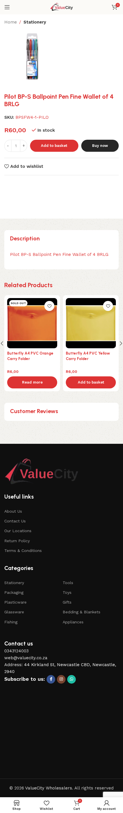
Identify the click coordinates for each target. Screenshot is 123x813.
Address (12, 664)
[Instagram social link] (61, 679)
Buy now (100, 145)
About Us (13, 511)
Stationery (34, 22)
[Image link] (41, 472)
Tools (68, 582)
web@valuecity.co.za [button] (25, 657)
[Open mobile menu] (7, 7)
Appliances (73, 622)
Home (10, 22)
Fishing (10, 622)
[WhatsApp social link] (71, 679)
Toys (67, 592)
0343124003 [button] (16, 650)
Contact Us (15, 521)
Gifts (67, 602)
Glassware (14, 612)
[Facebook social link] (51, 679)
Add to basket (54, 145)
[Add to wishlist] (49, 306)
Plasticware (15, 602)
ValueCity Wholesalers (48, 788)
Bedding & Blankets (81, 612)
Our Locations (17, 530)
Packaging (13, 592)
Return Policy (17, 540)
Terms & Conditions (23, 550)
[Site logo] (61, 6)
